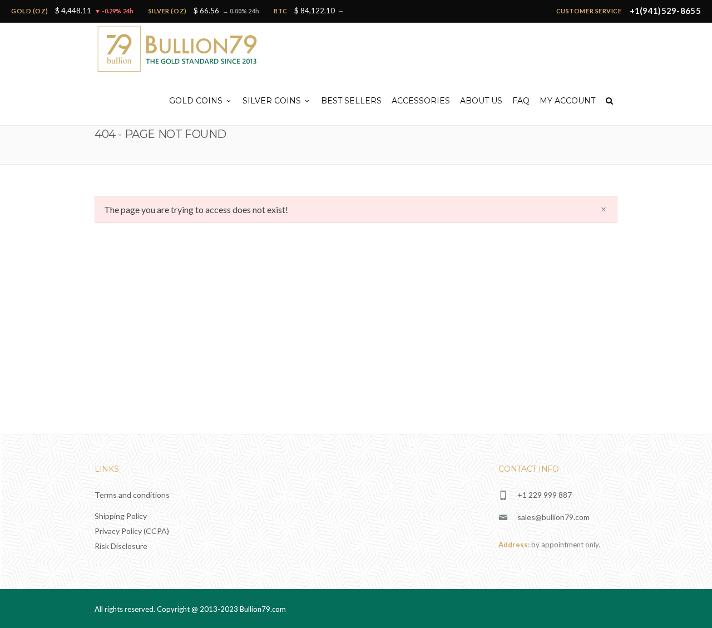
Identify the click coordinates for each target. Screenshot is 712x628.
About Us (481, 101)
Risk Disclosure (121, 546)
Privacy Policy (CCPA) (132, 531)
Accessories (421, 101)
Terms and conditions (132, 495)
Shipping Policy (121, 516)
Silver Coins (272, 101)
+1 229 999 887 (544, 495)
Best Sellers (351, 101)
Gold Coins (195, 101)
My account (567, 101)
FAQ (521, 101)
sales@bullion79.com (553, 517)
